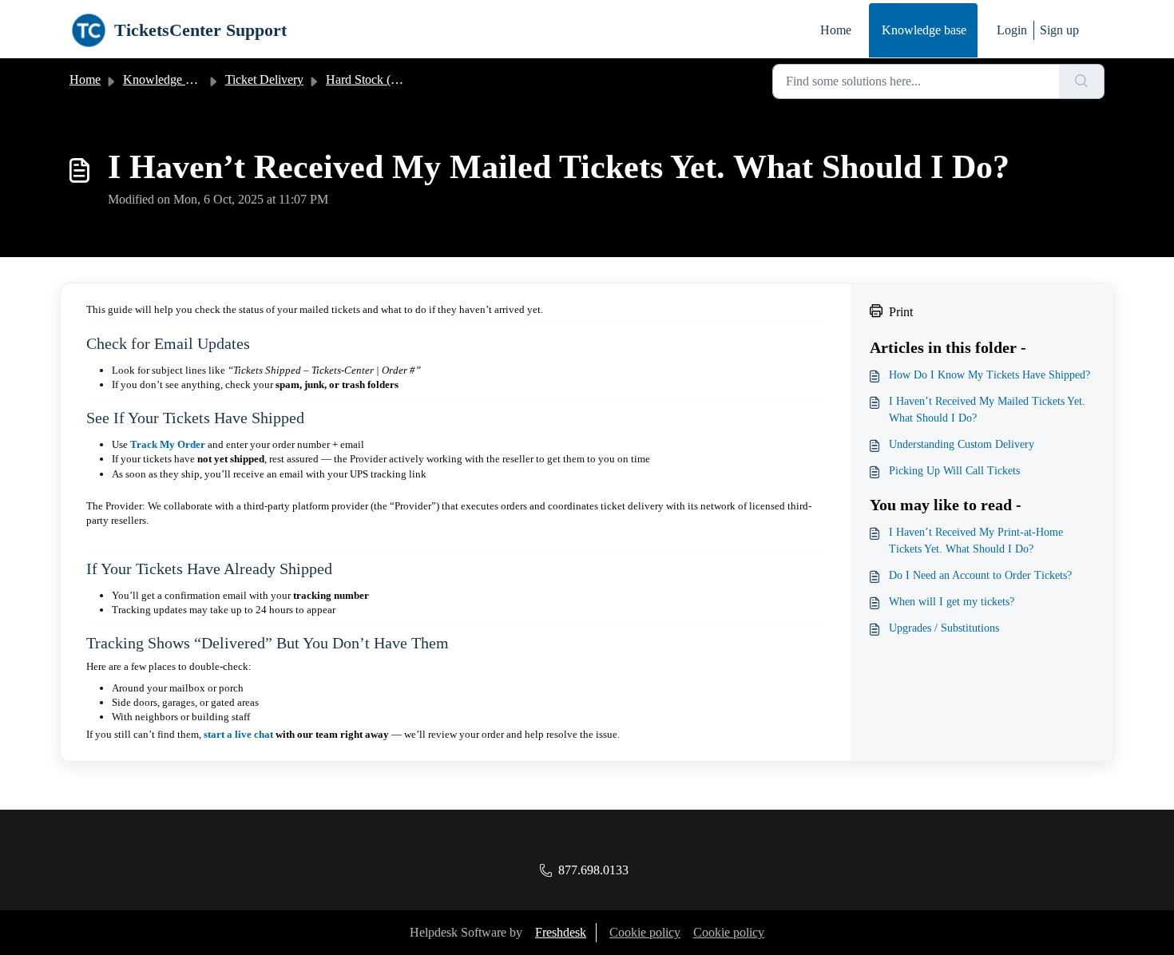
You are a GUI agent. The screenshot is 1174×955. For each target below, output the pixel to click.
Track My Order (167, 444)
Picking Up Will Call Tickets (954, 471)
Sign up (1059, 30)
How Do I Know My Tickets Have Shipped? (989, 375)
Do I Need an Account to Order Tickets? (980, 575)
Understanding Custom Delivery (961, 444)
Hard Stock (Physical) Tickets (401, 79)
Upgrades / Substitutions (944, 628)
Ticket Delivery (264, 79)
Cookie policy (644, 932)
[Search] (1082, 81)
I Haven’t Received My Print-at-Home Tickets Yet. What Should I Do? (976, 540)
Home (835, 30)
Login (1012, 30)
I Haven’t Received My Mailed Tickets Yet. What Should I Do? (987, 409)
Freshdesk (560, 932)
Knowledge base (924, 30)
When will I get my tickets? (951, 602)
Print (901, 312)
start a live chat (238, 734)
